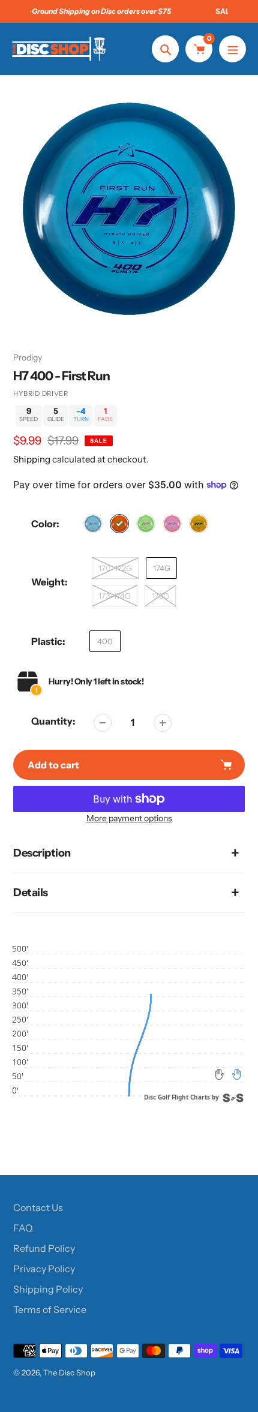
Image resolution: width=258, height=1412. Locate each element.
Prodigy (27, 357)
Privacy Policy (44, 1269)
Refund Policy (44, 1248)
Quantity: (53, 721)
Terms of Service (49, 1309)
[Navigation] (232, 48)
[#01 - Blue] (93, 523)
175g (160, 595)
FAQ (23, 1228)
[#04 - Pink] (172, 523)
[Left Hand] (219, 1074)
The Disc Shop (69, 1372)
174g (161, 568)
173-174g (114, 595)
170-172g (115, 568)
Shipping (31, 459)
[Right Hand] (236, 1074)
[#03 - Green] (145, 523)
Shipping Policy (48, 1289)
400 (105, 641)
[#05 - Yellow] (198, 523)
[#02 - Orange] (119, 523)
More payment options (129, 818)
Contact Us (38, 1207)
